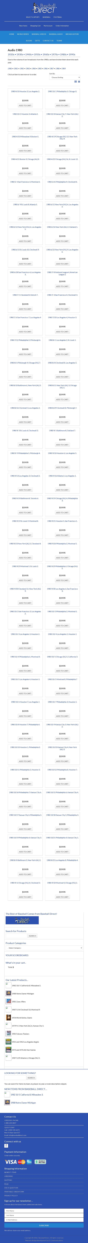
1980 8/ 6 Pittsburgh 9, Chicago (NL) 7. (25, 363)
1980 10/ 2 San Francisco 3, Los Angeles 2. (25, 612)
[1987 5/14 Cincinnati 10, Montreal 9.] (8, 1012)
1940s (28, 54)
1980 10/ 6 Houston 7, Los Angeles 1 (25, 702)
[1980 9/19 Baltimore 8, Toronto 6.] (25, 503)
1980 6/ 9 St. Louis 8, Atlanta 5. (25, 204)
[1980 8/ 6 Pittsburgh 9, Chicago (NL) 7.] (25, 368)
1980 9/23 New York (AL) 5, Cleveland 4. (25, 543)
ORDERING (8, 1176)
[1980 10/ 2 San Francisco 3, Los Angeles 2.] (25, 616)
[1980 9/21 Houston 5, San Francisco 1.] (62, 526)
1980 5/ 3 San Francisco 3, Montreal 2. (25, 182)
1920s (11, 54)
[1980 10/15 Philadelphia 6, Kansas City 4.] (62, 797)
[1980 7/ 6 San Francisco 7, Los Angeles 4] (25, 322)
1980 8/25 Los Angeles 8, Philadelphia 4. (62, 860)
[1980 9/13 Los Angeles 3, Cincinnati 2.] (25, 481)
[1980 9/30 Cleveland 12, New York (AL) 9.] (25, 594)
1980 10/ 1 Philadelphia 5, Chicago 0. (62, 91)
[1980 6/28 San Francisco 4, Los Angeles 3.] (25, 277)
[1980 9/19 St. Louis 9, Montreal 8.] (25, 526)
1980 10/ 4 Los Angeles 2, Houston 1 (62, 634)
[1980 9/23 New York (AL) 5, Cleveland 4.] (25, 549)
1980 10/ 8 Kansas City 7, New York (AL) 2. (62, 115)
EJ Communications (56, 1240)
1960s (46, 54)
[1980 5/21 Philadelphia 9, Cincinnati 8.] (62, 187)
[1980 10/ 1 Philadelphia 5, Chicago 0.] (62, 96)
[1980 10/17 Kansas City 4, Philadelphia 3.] (25, 820)
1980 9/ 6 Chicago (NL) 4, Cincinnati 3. (25, 883)
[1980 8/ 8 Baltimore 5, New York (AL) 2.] (25, 865)
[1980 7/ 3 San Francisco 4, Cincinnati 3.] (62, 300)
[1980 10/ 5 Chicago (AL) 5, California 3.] (62, 662)
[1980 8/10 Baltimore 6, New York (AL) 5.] (25, 390)
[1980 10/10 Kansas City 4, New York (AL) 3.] (62, 752)
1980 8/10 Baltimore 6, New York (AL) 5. (25, 385)
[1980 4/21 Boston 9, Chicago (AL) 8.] (25, 164)
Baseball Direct (44, 8)
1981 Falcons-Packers (20, 1034)
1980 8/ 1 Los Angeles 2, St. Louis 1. (62, 340)
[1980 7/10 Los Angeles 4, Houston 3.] (62, 322)
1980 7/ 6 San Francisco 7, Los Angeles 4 (25, 317)
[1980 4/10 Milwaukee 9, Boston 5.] (25, 142)
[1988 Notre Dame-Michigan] (8, 996)
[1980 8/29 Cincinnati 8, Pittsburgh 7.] (62, 413)
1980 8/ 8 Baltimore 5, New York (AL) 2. (25, 860)
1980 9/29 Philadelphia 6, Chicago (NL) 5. (62, 567)
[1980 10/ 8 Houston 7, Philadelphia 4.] (25, 730)
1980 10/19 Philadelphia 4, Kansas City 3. (25, 837)
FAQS (6, 1184)
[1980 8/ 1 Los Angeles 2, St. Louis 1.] (62, 345)
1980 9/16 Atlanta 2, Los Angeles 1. (62, 476)
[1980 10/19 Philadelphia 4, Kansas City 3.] (25, 843)
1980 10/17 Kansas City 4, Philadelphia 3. (25, 815)
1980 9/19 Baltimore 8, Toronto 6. (25, 498)
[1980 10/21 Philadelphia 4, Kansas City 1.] (62, 843)
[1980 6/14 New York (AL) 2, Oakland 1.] (62, 232)
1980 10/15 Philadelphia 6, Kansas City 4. (62, 792)
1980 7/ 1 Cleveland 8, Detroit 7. (25, 295)
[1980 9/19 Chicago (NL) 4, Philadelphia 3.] (62, 503)
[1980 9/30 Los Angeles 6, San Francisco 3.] (62, 594)
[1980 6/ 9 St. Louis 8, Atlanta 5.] (25, 209)
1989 (63, 68)
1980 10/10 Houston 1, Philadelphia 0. (25, 747)
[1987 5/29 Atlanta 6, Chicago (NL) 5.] (8, 1060)
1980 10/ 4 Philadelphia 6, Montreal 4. (25, 657)
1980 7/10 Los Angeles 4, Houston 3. (62, 317)
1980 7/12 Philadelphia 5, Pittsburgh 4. (25, 340)
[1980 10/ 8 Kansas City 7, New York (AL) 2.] (62, 119)
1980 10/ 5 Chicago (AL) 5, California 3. (62, 657)
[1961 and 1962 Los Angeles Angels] (8, 1044)
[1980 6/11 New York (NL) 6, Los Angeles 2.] (62, 209)
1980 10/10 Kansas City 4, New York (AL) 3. (62, 748)
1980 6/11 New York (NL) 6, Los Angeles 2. (62, 205)
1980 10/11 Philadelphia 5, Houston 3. (25, 770)
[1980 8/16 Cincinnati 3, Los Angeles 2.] (25, 413)
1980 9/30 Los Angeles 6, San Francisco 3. (62, 590)
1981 (16, 68)
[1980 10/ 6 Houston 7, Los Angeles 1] (25, 707)
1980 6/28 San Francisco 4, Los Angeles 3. (25, 273)
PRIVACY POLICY (11, 1196)
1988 (57, 68)
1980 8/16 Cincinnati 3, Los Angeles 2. (25, 408)
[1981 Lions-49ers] (8, 1004)
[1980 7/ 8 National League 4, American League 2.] (62, 277)
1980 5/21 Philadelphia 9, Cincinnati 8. (62, 182)
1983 (28, 68)
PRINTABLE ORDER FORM (14, 1192)
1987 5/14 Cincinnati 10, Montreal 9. (26, 1010)
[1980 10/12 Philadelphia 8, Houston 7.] (62, 775)
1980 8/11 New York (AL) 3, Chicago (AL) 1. (62, 386)
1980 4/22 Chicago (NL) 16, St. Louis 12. (62, 159)
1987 (52, 68)
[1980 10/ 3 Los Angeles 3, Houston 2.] (25, 639)
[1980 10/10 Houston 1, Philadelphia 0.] (25, 752)
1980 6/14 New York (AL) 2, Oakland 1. (62, 227)
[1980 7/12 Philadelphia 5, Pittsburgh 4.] (25, 345)
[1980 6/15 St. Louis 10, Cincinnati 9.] (25, 255)
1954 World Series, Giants (22, 1018)
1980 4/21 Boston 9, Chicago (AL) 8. (25, 159)
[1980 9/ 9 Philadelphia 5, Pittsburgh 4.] (25, 458)
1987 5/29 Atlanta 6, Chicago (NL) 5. (26, 1058)
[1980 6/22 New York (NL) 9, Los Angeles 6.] (62, 255)
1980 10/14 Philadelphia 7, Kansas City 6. (25, 792)
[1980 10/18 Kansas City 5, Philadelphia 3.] (62, 820)
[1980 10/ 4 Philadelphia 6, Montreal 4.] (25, 662)
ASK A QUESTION (11, 1188)
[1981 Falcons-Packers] (8, 1036)
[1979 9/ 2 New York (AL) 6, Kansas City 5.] (8, 1028)
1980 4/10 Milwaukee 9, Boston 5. (25, 136)
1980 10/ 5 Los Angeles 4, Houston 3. (25, 679)
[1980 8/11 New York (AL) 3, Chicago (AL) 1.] (62, 390)
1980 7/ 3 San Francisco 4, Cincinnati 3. (62, 295)
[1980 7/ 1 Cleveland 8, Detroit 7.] (25, 300)
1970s (54, 54)
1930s (19, 54)
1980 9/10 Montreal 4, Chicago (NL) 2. (62, 883)
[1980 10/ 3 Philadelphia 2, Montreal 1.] (62, 616)
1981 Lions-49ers (19, 1002)
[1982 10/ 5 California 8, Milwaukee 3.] (8, 987)
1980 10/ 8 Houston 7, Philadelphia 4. (25, 724)
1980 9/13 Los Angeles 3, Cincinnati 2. (25, 476)
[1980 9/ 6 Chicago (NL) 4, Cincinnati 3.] (25, 888)
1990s (72, 54)
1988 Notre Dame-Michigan (23, 994)
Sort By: (52, 74)
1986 (46, 68)
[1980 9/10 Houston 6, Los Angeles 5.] (62, 458)
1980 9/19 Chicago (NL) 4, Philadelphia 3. (62, 499)
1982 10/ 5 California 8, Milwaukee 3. (26, 986)
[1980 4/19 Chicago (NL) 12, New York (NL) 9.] (62, 142)
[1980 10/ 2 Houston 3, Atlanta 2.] (25, 119)
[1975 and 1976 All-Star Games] (8, 1052)
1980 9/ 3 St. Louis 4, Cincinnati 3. (25, 430)
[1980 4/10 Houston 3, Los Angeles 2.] (25, 96)
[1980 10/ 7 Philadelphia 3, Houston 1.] (62, 707)
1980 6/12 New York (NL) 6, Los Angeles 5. (25, 228)
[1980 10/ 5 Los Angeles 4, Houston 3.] (25, 684)
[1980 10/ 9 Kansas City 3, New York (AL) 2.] (62, 730)
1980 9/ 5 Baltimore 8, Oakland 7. (62, 430)
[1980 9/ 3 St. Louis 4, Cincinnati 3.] (25, 436)
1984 (34, 68)
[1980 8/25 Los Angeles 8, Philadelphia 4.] (62, 865)
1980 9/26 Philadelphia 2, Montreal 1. (62, 543)
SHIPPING (8, 1180)
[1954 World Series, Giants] (8, 1020)
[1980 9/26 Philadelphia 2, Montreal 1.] (62, 549)
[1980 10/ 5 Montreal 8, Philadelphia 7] (62, 684)
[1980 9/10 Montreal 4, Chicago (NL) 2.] (62, 888)
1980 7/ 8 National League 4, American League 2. (62, 273)
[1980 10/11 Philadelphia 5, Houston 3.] (25, 775)
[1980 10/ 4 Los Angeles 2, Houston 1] (62, 639)
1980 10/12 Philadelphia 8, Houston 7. (62, 770)
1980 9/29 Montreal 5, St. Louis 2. (25, 566)
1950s (37, 54)
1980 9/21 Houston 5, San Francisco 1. (62, 521)
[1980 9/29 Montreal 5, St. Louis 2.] (25, 571)
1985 (40, 68)
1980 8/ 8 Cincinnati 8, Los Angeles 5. (62, 363)
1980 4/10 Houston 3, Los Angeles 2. (25, 91)
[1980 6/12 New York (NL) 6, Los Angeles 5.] (25, 232)
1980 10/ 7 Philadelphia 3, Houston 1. (62, 702)
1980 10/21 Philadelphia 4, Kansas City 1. (62, 837)
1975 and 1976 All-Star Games (24, 1050)
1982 (22, 68)
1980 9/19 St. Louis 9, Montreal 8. (25, 521)
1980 (10, 68)
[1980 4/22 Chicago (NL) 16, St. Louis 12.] (62, 164)
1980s (63, 54)
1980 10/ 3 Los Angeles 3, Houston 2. (25, 634)
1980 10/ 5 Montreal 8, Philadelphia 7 (62, 679)
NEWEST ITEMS (10, 1172)
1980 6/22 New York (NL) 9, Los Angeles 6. (62, 250)
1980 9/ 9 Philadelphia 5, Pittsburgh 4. (25, 453)
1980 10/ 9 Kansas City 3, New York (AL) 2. (62, 725)
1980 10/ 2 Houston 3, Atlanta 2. (25, 114)
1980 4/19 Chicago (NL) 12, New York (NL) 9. (62, 137)
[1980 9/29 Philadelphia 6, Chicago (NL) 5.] (62, 571)
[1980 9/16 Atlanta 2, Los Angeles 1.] (62, 481)
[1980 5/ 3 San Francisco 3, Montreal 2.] (25, 187)
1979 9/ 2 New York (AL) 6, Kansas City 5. (28, 1026)
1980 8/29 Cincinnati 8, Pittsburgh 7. (62, 408)
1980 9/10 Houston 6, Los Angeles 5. (62, 453)
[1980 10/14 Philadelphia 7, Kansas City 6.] (25, 797)
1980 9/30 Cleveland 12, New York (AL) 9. (25, 590)
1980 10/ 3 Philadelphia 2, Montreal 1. (62, 611)
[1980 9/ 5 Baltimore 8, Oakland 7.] (62, 436)
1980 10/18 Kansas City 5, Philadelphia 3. (62, 815)
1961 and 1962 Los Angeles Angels (25, 1042)
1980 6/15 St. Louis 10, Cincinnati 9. (25, 249)
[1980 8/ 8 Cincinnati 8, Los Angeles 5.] (62, 368)
